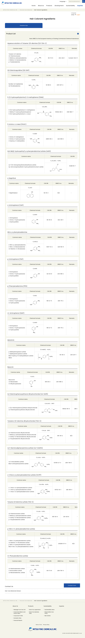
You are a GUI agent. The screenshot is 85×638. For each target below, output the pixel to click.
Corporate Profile (18, 615)
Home (34, 5)
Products (49, 5)
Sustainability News (49, 609)
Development (59, 5)
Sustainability (70, 5)
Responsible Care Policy (49, 612)
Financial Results (18, 620)
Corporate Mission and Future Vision (19, 612)
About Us (41, 5)
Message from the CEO (20, 609)
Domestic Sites (17, 618)
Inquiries (80, 5)
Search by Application (35, 609)
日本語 (72, 14)
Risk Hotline (48, 615)
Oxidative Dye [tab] (24, 25)
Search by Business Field (34, 612)
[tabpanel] (42, 305)
